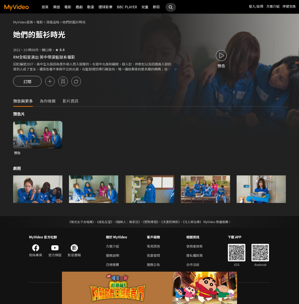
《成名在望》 (104, 222)
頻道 (56, 6)
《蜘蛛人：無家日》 (127, 222)
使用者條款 (194, 246)
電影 (67, 6)
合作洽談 (192, 264)
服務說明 (112, 255)
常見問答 (153, 246)
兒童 (144, 6)
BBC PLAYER (127, 6)
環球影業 (105, 6)
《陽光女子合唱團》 (81, 222)
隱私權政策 (194, 255)
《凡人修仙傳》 (193, 222)
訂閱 (27, 81)
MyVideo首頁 (23, 22)
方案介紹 (273, 6)
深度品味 (52, 22)
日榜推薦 (112, 264)
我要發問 (153, 255)
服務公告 (153, 264)
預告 (17, 152)
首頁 (45, 6)
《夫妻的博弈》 (170, 222)
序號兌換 (289, 6)
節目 (156, 6)
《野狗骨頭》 (150, 222)
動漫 (90, 6)
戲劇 (79, 6)
